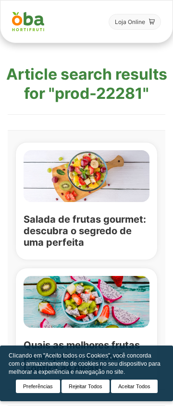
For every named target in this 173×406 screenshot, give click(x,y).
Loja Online (130, 21)
